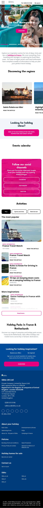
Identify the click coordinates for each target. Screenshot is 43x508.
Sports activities (19, 211)
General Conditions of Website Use (28, 446)
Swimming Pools (6, 430)
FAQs (23, 430)
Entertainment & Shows (29, 427)
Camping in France (27, 433)
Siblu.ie (24, 476)
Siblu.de (24, 479)
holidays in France (14, 55)
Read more (20, 313)
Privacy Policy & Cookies (9, 446)
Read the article (9, 110)
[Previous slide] (2, 25)
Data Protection (26, 443)
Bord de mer (34, 211)
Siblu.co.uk (5, 476)
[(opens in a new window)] (3, 410)
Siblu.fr (4, 479)
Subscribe (21, 364)
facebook (22, 180)
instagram (23, 185)
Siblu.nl (4, 482)
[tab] (4, 44)
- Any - (6, 211)
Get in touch (5, 466)
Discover (21, 31)
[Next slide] (40, 25)
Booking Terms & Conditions (10, 443)
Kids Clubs (5, 427)
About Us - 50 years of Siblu (10, 433)
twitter (23, 191)
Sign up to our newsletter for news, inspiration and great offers (21, 132)
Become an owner (7, 457)
